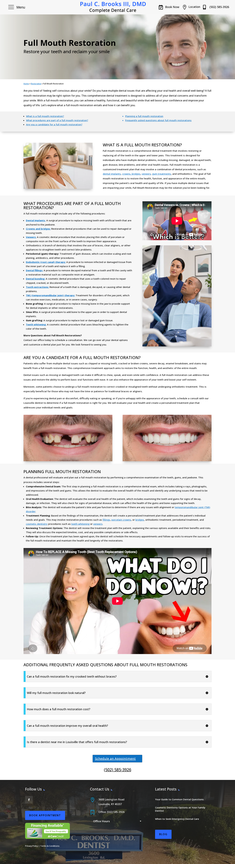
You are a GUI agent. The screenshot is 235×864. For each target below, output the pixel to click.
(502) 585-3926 (117, 769)
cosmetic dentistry (36, 523)
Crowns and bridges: (38, 228)
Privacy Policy (31, 845)
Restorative (36, 83)
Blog (163, 834)
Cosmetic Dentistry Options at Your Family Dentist (180, 809)
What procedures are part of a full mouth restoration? (57, 120)
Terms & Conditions (49, 845)
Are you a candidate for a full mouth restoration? (54, 124)
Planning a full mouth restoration (144, 116)
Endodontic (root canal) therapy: (46, 262)
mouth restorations (180, 120)
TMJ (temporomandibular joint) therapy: (50, 295)
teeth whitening (80, 523)
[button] (16, 7)
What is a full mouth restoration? (45, 116)
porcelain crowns (121, 519)
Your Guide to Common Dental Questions (179, 799)
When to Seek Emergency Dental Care (177, 818)
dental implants (112, 173)
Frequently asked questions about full (147, 120)
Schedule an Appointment (115, 758)
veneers (146, 173)
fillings (106, 519)
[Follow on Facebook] (29, 800)
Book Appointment (45, 815)
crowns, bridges (131, 173)
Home (26, 83)
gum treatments (161, 173)
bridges (139, 519)
